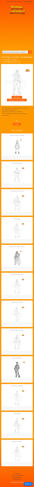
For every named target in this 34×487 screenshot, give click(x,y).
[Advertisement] (17, 32)
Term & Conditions (17, 475)
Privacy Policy (17, 477)
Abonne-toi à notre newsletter (23, 1)
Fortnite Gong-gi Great (17, 302)
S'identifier (10, 1)
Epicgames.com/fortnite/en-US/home (12, 111)
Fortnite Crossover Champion (17, 135)
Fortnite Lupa (17, 218)
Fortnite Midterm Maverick (17, 330)
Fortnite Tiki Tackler (17, 441)
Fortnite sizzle (17, 413)
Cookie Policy (17, 479)
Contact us (17, 473)
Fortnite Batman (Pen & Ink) (17, 191)
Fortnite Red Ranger (17, 163)
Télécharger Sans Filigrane (17, 100)
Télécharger (16, 97)
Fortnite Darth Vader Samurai (17, 246)
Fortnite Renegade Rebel (17, 274)
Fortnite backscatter (17, 358)
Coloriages (7, 60)
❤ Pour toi (28, 484)
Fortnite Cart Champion (17, 385)
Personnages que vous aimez (12, 62)
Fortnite (14, 60)
